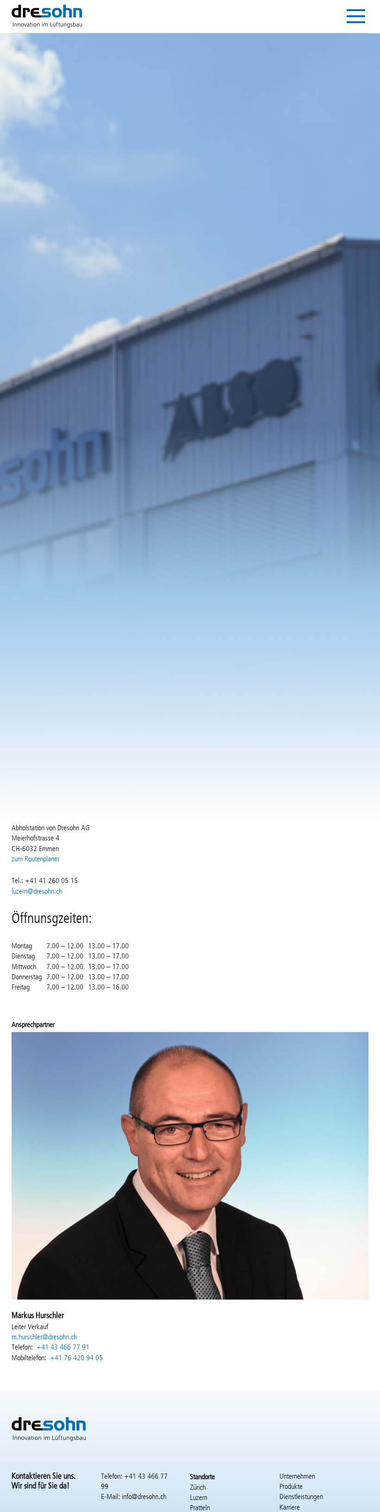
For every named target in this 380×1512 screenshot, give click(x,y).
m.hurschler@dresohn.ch (44, 1337)
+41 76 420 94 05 (76, 1358)
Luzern (198, 1498)
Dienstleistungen (301, 1497)
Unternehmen (297, 1477)
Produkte (291, 1487)
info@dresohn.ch (144, 1497)
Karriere (289, 1508)
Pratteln (200, 1508)
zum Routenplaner (35, 859)
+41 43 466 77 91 (63, 1347)
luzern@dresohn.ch (37, 892)
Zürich (198, 1488)
